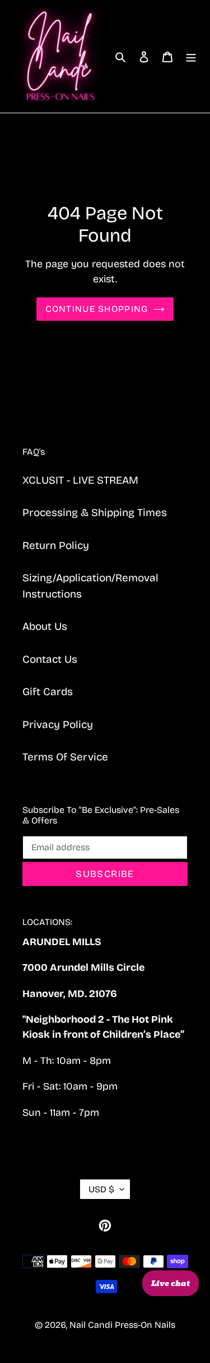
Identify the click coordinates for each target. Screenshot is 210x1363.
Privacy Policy (57, 724)
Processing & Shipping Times (94, 512)
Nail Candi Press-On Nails (122, 1324)
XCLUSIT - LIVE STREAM (80, 480)
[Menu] (191, 56)
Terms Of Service (65, 756)
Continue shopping (96, 309)
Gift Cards (47, 691)
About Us (44, 626)
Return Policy (55, 545)
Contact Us (49, 659)
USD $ (101, 1189)
